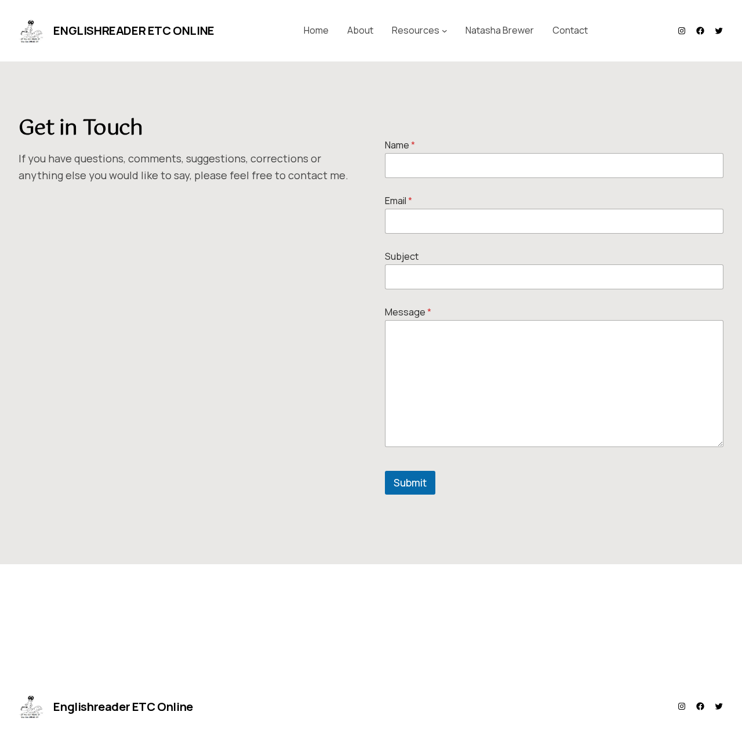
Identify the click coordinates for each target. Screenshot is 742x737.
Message (408, 312)
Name (400, 145)
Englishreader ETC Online (133, 30)
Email (398, 200)
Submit (410, 482)
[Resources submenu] (445, 31)
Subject (402, 256)
